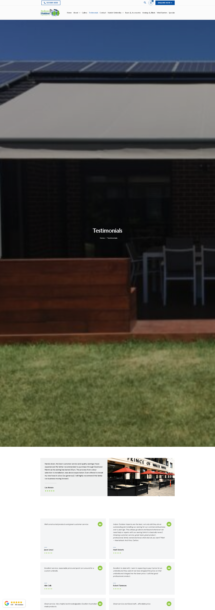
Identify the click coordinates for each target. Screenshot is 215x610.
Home (69, 13)
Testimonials (93, 13)
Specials (172, 13)
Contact (103, 13)
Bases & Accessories (133, 13)
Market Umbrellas (114, 13)
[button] (50, 3)
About (75, 13)
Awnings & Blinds (148, 13)
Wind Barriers (162, 13)
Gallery (84, 13)
